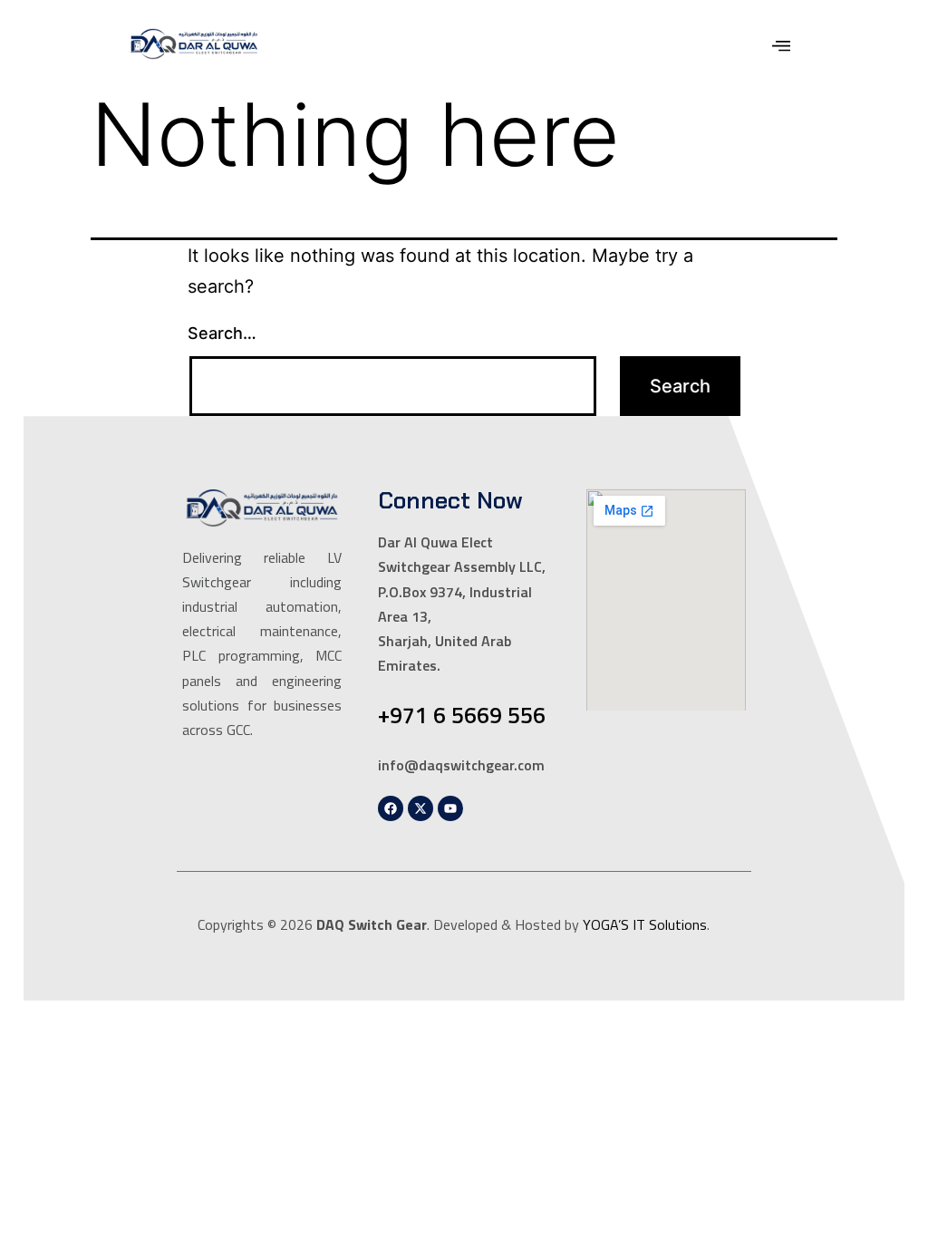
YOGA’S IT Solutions (645, 924)
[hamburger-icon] (780, 48)
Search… (222, 333)
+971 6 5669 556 (462, 715)
